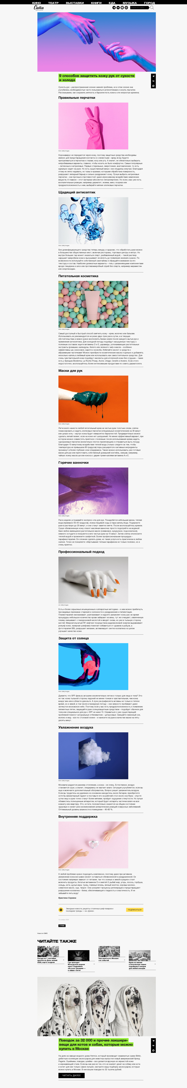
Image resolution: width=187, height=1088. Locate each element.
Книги (96, 3)
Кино (36, 3)
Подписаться (134, 910)
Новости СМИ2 (42, 933)
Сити (39, 7)
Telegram (114, 7)
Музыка (130, 3)
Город (149, 3)
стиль (62, 926)
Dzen (122, 7)
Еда (112, 3)
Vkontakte (118, 7)
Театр (53, 3)
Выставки (75, 3)
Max (126, 7)
